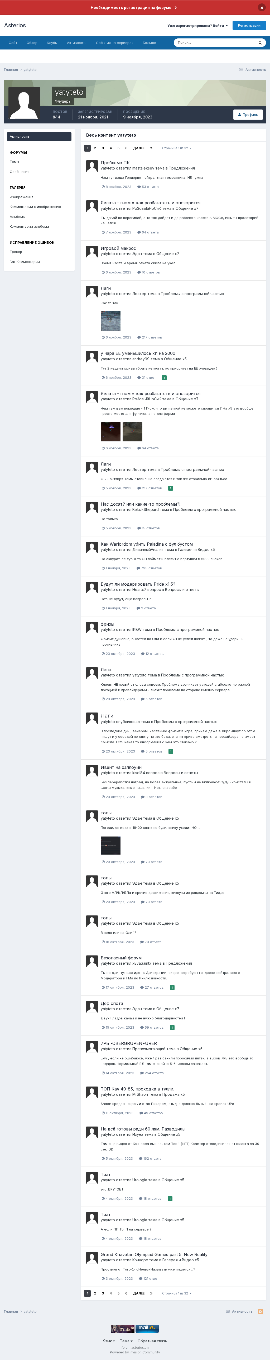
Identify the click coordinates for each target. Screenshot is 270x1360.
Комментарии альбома (29, 226)
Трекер (16, 252)
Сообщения (19, 172)
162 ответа (152, 1158)
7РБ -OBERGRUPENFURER (129, 1043)
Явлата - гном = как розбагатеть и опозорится (150, 202)
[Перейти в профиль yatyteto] (92, 166)
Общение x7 (187, 208)
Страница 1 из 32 (176, 148)
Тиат (106, 1174)
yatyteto (108, 168)
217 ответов (151, 337)
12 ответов (154, 653)
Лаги (106, 288)
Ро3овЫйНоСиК (146, 208)
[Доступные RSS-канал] (260, 1311)
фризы (107, 624)
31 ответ (148, 377)
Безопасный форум (121, 957)
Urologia (139, 1180)
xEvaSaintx (141, 963)
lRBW (137, 629)
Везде (242, 42)
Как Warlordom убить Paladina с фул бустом (147, 544)
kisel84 (138, 772)
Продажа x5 (173, 1094)
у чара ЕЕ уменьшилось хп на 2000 (138, 353)
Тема (125, 1341)
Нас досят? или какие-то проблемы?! (140, 504)
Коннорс (140, 1260)
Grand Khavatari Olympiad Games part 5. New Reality (154, 1254)
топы (106, 812)
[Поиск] (260, 42)
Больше (149, 43)
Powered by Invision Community (135, 1352)
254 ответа (154, 1073)
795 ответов (151, 568)
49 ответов (153, 1113)
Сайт (13, 43)
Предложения (182, 168)
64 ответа (150, 232)
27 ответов (154, 987)
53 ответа (150, 187)
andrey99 (141, 359)
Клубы (52, 43)
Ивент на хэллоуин (121, 767)
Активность (76, 43)
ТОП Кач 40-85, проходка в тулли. (137, 1089)
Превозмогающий (148, 1049)
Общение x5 (175, 359)
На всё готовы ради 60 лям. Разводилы (143, 1129)
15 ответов (150, 528)
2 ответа (148, 608)
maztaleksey (143, 168)
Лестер (139, 293)
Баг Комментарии (25, 262)
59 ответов (154, 1027)
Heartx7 (139, 589)
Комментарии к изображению (35, 207)
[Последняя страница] (151, 148)
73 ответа (153, 862)
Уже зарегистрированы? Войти (196, 25)
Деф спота (112, 1003)
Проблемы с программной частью (192, 293)
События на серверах (114, 43)
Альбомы (17, 217)
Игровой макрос (118, 248)
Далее (138, 148)
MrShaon (140, 1094)
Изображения (21, 197)
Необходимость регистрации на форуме (131, 7)
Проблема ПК (115, 162)
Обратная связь (152, 1341)
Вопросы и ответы (182, 589)
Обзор (32, 43)
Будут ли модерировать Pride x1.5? (138, 584)
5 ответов (153, 699)
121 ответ (150, 1278)
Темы (14, 162)
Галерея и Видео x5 (196, 549)
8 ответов (153, 797)
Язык (108, 1341)
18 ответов (152, 1198)
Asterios (15, 25)
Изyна (137, 1134)
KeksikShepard (145, 509)
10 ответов (150, 272)
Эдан (137, 253)
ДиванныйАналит (148, 549)
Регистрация (249, 25)
